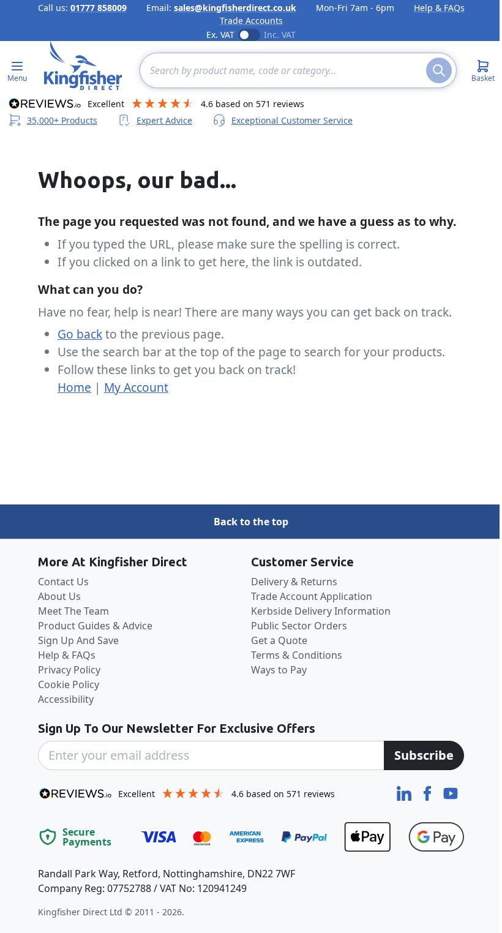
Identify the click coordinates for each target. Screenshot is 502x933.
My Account (136, 387)
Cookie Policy (68, 684)
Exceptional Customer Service (292, 120)
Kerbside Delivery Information (321, 611)
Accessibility (66, 699)
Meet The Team (73, 611)
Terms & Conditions (296, 655)
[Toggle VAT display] (249, 35)
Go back (80, 334)
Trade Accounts (251, 20)
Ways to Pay (279, 669)
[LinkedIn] (405, 792)
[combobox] (298, 70)
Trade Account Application (311, 596)
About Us (59, 596)
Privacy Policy (69, 669)
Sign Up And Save (78, 640)
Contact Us (63, 581)
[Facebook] (428, 792)
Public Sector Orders (299, 625)
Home (74, 387)
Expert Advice (164, 120)
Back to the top (251, 521)
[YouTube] (450, 792)
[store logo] (83, 65)
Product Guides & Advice (95, 625)
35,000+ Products (62, 120)
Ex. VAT (220, 34)
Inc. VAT (280, 34)
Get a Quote (279, 640)
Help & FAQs (439, 7)
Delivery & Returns (294, 581)
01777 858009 (98, 7)
